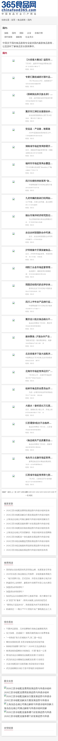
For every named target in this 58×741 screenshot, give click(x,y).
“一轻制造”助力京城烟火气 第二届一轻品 (24, 638)
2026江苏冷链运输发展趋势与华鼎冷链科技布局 (27, 550)
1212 (37, 492)
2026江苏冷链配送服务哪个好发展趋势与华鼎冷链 (28, 524)
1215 (49, 492)
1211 (33, 492)
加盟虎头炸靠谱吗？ (15, 587)
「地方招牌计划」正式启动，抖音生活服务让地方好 (29, 578)
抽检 (6, 33)
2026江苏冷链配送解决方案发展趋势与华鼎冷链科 (28, 515)
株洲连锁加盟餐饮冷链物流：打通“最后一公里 (26, 651)
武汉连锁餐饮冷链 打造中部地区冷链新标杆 (25, 668)
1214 (45, 492)
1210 (30, 492)
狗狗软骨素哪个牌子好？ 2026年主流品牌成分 (26, 646)
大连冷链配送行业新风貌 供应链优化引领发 (25, 664)
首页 (13, 20)
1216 (52, 492)
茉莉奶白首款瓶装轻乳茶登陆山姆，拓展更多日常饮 (29, 570)
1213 (41, 492)
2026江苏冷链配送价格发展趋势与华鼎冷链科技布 (28, 528)
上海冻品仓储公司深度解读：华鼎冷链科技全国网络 (29, 532)
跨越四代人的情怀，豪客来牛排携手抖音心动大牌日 (29, 583)
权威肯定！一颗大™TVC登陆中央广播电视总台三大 (29, 609)
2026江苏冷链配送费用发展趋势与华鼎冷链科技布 (28, 510)
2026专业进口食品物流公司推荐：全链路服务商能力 (29, 574)
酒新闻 (19, 37)
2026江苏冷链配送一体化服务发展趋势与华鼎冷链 (28, 537)
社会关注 (29, 37)
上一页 (13, 492)
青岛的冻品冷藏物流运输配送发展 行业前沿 (25, 655)
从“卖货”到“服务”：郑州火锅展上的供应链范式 (26, 600)
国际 (22, 33)
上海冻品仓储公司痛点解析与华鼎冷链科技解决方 (28, 519)
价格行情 (39, 33)
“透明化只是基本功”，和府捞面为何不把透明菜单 (27, 605)
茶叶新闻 (8, 37)
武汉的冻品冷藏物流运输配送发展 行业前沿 (25, 659)
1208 (22, 492)
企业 (29, 33)
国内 (30, 20)
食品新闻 (21, 20)
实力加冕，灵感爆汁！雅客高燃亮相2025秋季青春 (28, 633)
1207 (18, 492)
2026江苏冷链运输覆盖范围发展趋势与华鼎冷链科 (28, 541)
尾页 (31, 495)
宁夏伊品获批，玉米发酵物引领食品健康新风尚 (27, 629)
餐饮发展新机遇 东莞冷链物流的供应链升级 (25, 642)
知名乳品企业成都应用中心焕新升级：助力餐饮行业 (29, 596)
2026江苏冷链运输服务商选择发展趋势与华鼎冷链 (28, 546)
